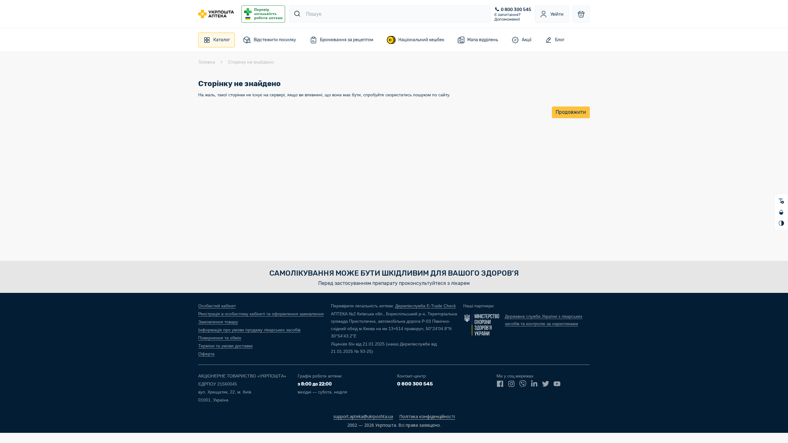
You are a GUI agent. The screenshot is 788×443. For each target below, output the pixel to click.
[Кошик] (581, 14)
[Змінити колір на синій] (781, 212)
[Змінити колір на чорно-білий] (781, 223)
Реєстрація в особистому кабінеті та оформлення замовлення (261, 313)
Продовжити (571, 112)
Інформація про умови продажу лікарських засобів (249, 329)
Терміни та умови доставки (225, 345)
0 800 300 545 (516, 9)
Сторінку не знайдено (251, 62)
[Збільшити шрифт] (781, 200)
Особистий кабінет (217, 305)
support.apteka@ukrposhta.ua (363, 416)
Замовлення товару (218, 321)
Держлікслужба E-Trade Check (425, 305)
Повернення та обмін (219, 337)
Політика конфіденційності (427, 416)
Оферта (206, 353)
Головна (207, 62)
